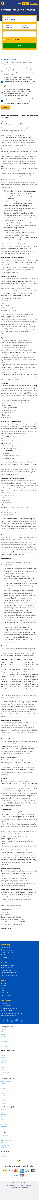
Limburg (3, 1036)
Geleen (2, 1086)
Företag (17, 39)
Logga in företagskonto (8, 973)
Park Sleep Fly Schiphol (6, 1154)
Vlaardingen (4, 1124)
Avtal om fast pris (6, 968)
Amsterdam (4, 1060)
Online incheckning (7, 952)
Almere (2, 1053)
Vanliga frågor (5, 948)
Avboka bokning (6, 955)
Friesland (3, 1029)
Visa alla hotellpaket (6, 1156)
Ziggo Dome (4, 1148)
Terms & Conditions (25, 1185)
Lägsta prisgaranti (6, 995)
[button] (25, 3)
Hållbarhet (4, 993)
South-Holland (4, 1046)
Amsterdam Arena (5, 1138)
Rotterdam (3, 1117)
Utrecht (3, 1044)
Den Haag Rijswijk (5, 1075)
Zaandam (3, 1129)
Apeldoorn (3, 1062)
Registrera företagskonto (9, 975)
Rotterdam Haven (5, 1145)
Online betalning (6, 950)
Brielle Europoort (5, 1070)
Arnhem (3, 1058)
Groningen (3, 1034)
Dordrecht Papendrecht (6, 1081)
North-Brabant (4, 1039)
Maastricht (3, 1103)
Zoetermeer (4, 1126)
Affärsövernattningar (7, 965)
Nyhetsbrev (4, 988)
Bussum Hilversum (5, 1072)
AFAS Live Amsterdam (6, 1140)
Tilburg (2, 1119)
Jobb (2, 990)
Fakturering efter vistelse (9, 970)
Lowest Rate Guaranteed (20, 1188)
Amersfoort (3, 1055)
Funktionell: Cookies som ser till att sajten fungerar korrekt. (18, 63)
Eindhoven (3, 1083)
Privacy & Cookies (12, 1185)
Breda (2, 1067)
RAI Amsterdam (4, 1143)
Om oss (3, 983)
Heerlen (3, 1093)
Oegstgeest (3, 1112)
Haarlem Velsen (5, 1091)
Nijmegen (3, 1109)
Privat (8, 39)
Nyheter (3, 985)
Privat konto (5, 957)
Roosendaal (4, 1114)
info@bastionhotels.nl (10, 1008)
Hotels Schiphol (4, 1135)
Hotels (19, 3)
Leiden (2, 1098)
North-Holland (4, 1041)
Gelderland (3, 1032)
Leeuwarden (4, 1101)
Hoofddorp (3, 1096)
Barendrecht (4, 1065)
